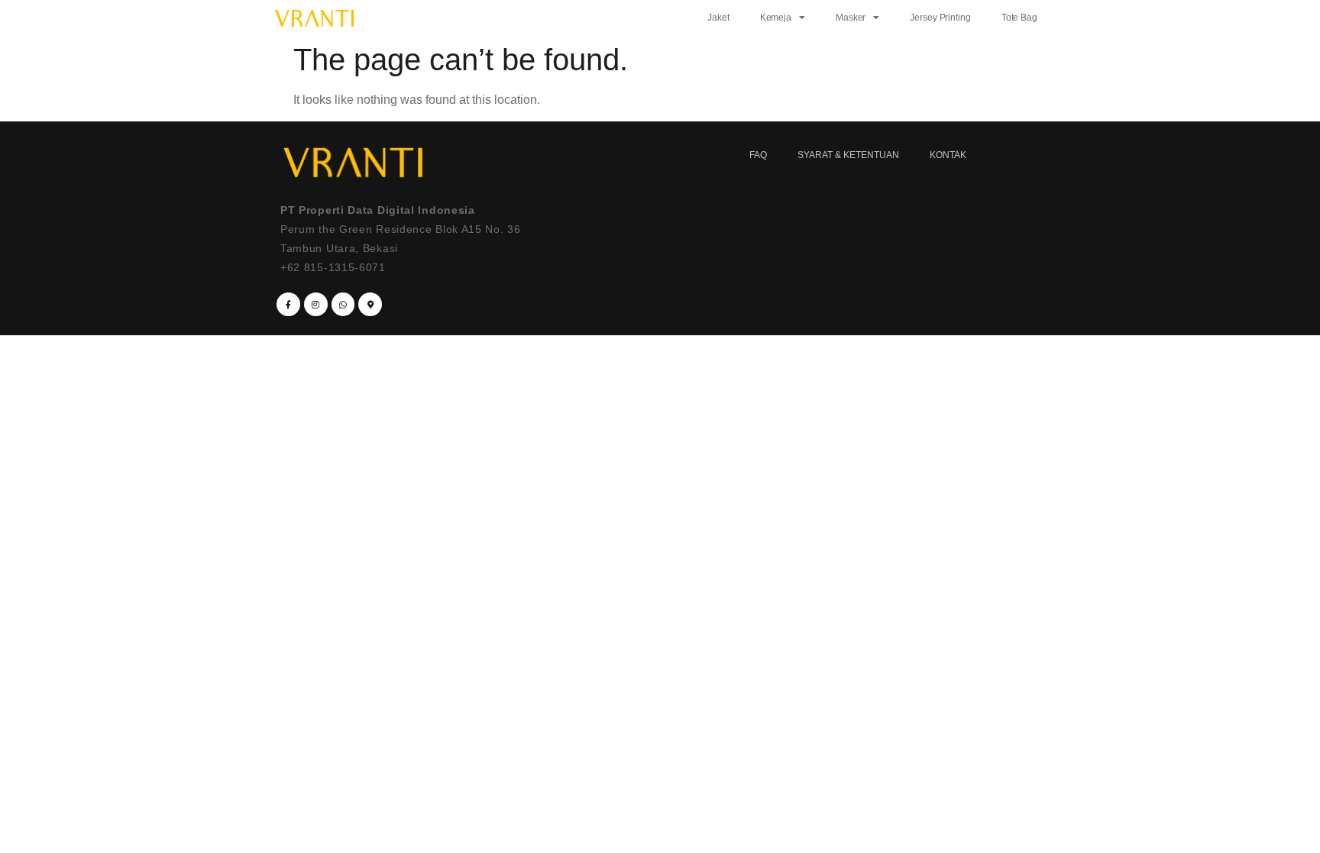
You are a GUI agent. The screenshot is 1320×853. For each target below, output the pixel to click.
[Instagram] (316, 304)
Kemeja (775, 17)
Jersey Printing (940, 17)
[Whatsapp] (343, 304)
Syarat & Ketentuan (848, 155)
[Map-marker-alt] (370, 304)
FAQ (758, 155)
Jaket (718, 17)
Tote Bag (1019, 17)
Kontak (948, 155)
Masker (850, 17)
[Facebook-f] (288, 304)
